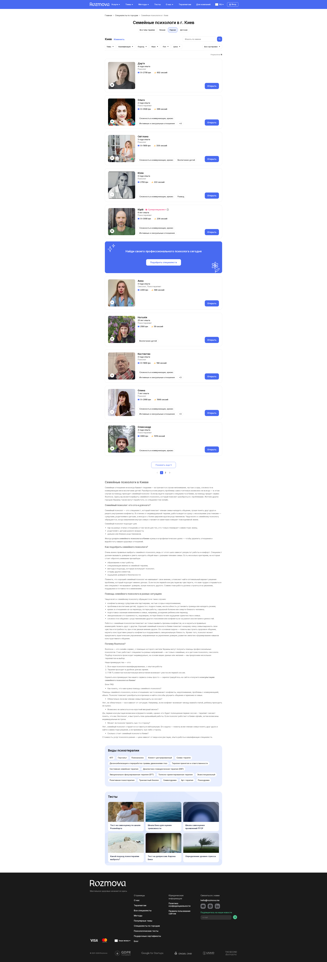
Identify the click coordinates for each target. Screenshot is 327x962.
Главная (108, 15)
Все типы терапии (147, 30)
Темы (128, 4)
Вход (234, 4)
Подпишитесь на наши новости (216, 912)
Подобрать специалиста (163, 262)
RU (220, 4)
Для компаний (203, 4)
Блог (136, 941)
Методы (142, 4)
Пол (164, 47)
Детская (183, 30)
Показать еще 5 (163, 465)
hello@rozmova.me (210, 900)
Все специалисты (142, 910)
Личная (162, 30)
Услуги (114, 4)
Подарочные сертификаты (147, 936)
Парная (173, 30)
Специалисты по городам (126, 15)
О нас (168, 4)
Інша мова (124, 940)
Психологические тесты (146, 931)
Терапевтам (185, 4)
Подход (141, 47)
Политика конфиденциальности (179, 904)
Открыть (211, 86)
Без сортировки (211, 47)
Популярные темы (143, 920)
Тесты (157, 4)
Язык (153, 47)
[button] (167, 209)
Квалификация (124, 47)
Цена (175, 47)
